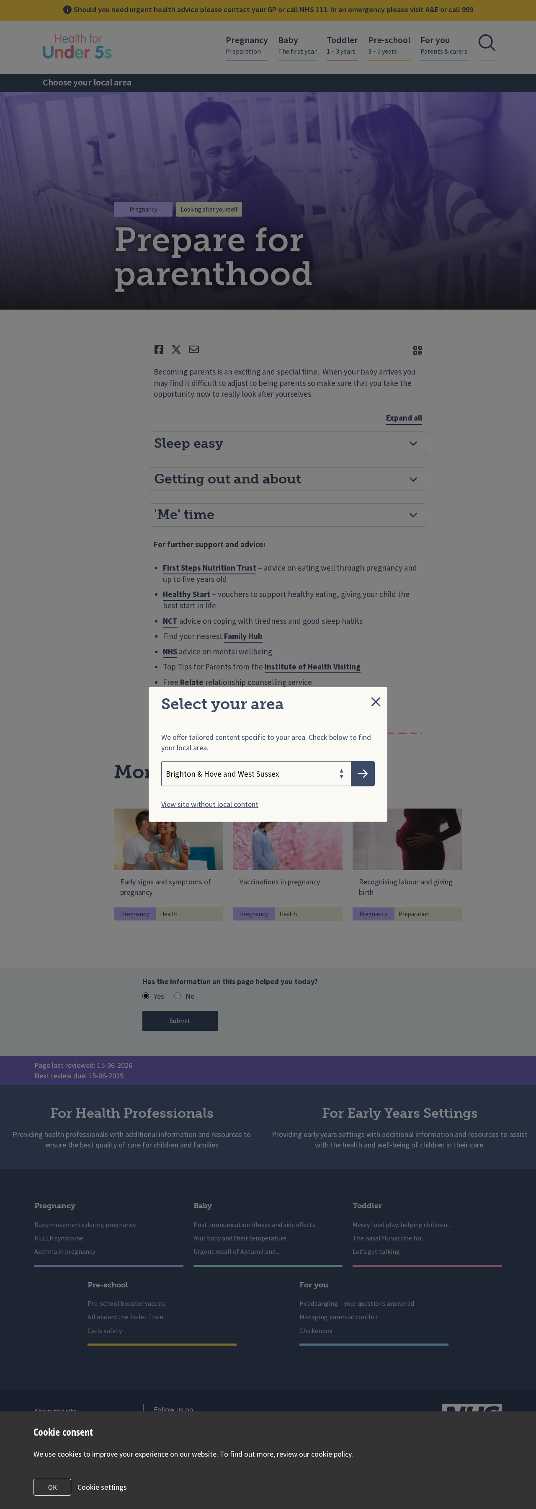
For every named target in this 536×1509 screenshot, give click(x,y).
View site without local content (209, 804)
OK (52, 1487)
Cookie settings (102, 1487)
